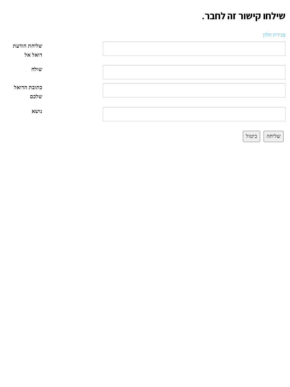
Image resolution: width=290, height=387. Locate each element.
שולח (36, 69)
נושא (37, 111)
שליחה (274, 136)
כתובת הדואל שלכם (28, 92)
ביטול (251, 136)
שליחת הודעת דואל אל (27, 50)
